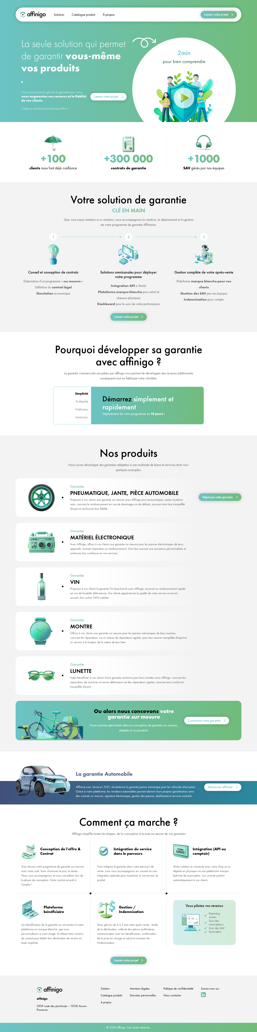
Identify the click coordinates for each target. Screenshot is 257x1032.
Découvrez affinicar (220, 787)
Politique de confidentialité (178, 988)
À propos (108, 14)
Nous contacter (172, 995)
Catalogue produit (83, 14)
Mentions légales (140, 988)
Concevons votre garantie (204, 720)
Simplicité (81, 394)
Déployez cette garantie (217, 497)
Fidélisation (81, 409)
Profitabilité (82, 401)
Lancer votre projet (216, 14)
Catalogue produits (111, 995)
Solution (59, 14)
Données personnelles (143, 995)
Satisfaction (81, 417)
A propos (106, 1002)
